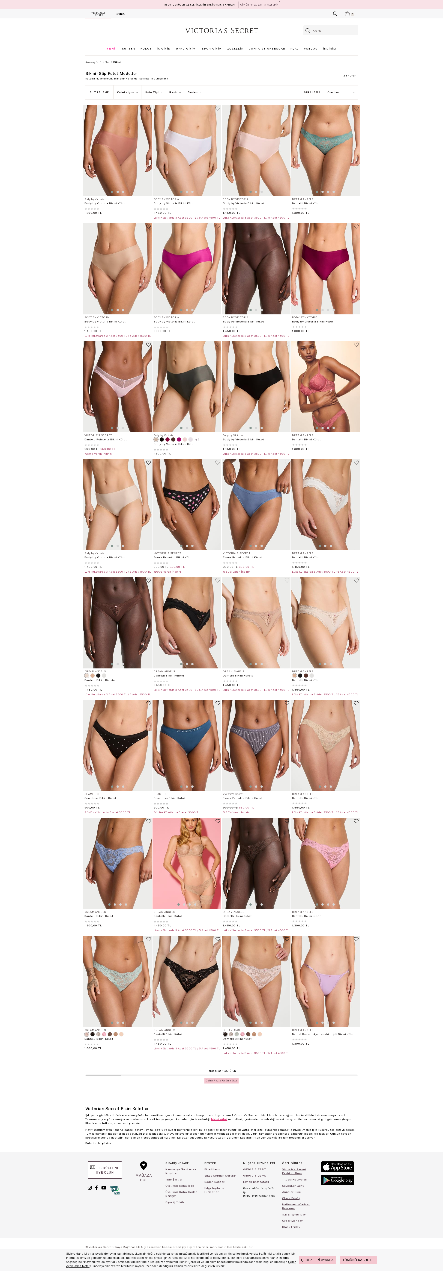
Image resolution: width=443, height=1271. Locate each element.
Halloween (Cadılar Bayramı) (296, 1206)
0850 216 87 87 (254, 1169)
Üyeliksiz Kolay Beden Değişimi (181, 1194)
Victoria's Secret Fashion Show (294, 1171)
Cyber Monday (292, 1220)
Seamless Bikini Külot (100, 798)
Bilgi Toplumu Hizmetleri (214, 1190)
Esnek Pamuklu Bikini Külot (173, 557)
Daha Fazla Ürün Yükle (221, 1080)
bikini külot (219, 1119)
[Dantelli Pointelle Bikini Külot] (117, 386)
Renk (173, 92)
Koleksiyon (125, 92)
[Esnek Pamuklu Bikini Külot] (187, 504)
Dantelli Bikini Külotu (307, 557)
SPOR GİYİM (212, 48)
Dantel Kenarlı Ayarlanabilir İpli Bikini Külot (323, 1034)
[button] (112, 192)
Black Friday (291, 1227)
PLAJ (294, 48)
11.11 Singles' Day (294, 1214)
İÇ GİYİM (164, 48)
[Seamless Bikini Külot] (117, 745)
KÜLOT (146, 48)
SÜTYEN (129, 48)
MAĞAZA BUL (143, 1177)
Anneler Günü (292, 1192)
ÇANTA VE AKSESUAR (267, 48)
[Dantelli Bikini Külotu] (325, 504)
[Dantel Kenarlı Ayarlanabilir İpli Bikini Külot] (325, 981)
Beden (193, 92)
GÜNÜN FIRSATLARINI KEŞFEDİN (259, 4)
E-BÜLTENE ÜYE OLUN (107, 1170)
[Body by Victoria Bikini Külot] (117, 150)
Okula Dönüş (291, 1198)
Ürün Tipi (152, 92)
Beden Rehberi (214, 1181)
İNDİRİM (329, 48)
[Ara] (308, 30)
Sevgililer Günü (293, 1185)
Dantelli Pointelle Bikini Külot (105, 439)
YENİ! (112, 48)
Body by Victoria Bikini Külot (105, 203)
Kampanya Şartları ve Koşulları (180, 1171)
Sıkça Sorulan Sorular (220, 1175)
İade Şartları (174, 1179)
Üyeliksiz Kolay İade (180, 1185)
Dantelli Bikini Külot (306, 203)
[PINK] (120, 13)
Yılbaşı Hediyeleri (294, 1179)
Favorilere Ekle (148, 110)
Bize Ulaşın (212, 1169)
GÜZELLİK (235, 48)
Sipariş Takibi (175, 1202)
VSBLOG (311, 48)
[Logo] (221, 30)
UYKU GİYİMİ (186, 48)
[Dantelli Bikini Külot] (325, 150)
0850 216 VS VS (254, 1175)
